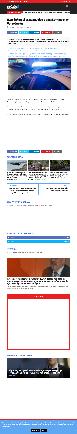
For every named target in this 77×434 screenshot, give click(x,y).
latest (61, 12)
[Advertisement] (38, 133)
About (26, 1)
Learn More (35, 430)
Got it (43, 430)
